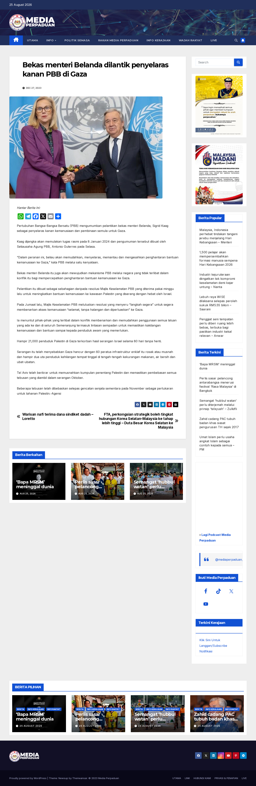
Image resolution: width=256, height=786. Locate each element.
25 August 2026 (30, 725)
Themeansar (79, 778)
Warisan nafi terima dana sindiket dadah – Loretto (57, 416)
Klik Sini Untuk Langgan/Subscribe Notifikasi (213, 645)
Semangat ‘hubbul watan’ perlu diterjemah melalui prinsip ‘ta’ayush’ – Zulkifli (218, 405)
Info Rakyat (53, 709)
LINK (187, 778)
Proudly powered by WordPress (28, 778)
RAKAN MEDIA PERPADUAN (118, 40)
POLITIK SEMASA (77, 40)
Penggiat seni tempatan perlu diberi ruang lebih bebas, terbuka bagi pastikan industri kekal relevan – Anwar (216, 327)
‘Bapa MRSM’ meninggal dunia (35, 484)
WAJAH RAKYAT (190, 40)
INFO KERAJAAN (159, 40)
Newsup (63, 778)
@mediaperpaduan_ (229, 559)
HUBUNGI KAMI (202, 778)
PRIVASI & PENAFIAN (226, 778)
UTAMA (32, 40)
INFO (50, 40)
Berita (20, 709)
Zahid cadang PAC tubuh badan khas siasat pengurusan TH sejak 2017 (219, 423)
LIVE (214, 40)
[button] (236, 40)
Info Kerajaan (36, 709)
